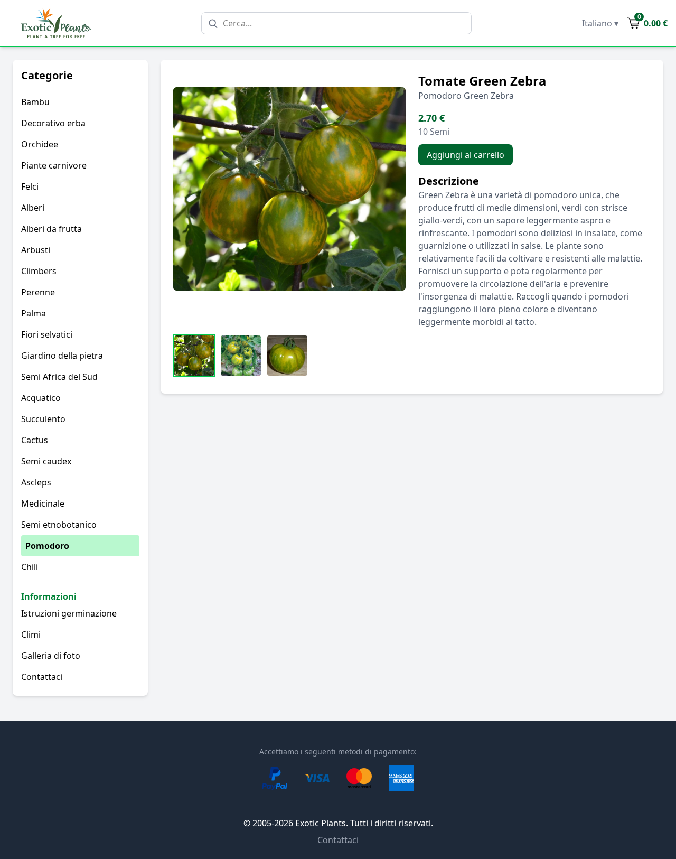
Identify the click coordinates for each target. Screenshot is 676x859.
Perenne (38, 292)
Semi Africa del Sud (59, 376)
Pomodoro (47, 546)
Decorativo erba (53, 123)
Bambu (35, 102)
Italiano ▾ (600, 23)
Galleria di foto (50, 655)
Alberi (32, 207)
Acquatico (41, 398)
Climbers (39, 271)
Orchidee (39, 144)
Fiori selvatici (46, 334)
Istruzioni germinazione (69, 613)
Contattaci (41, 677)
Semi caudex (46, 461)
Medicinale (42, 503)
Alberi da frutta (51, 229)
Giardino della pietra (62, 355)
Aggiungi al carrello (465, 155)
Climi (31, 634)
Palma (33, 313)
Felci (30, 186)
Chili (29, 567)
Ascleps (36, 482)
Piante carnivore (54, 165)
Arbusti (35, 250)
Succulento (43, 419)
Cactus (34, 440)
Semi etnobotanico (59, 524)
